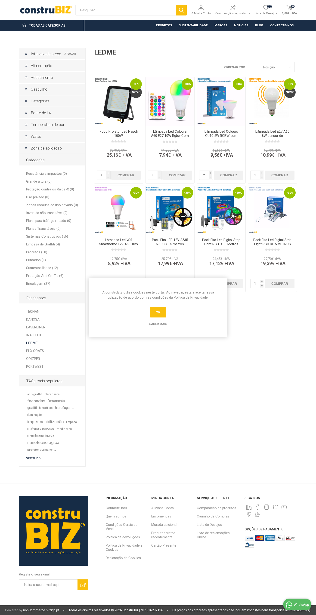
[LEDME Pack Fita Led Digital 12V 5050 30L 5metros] (272, 210)
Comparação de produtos (232, 13)
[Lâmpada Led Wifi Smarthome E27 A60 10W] (118, 210)
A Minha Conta (201, 13)
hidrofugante (64, 408)
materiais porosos (41, 429)
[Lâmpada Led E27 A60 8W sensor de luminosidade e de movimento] (272, 101)
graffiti (32, 408)
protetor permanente (41, 449)
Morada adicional (164, 525)
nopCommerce (34, 610)
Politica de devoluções (123, 537)
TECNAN (32, 311)
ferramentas (57, 401)
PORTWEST (34, 366)
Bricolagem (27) (38, 283)
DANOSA (33, 319)
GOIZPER (33, 359)
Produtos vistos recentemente (163, 535)
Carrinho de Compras (213, 516)
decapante (52, 394)
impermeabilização (45, 421)
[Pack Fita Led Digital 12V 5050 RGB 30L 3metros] (221, 210)
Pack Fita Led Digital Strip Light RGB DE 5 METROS (272, 242)
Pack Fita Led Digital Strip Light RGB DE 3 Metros (221, 242)
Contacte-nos (116, 508)
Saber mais (158, 323)
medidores (64, 429)
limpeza (71, 422)
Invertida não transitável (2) (47, 213)
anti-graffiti (35, 394)
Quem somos (116, 516)
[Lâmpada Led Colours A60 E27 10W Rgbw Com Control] (170, 101)
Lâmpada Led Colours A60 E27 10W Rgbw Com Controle (170, 135)
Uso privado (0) (37, 197)
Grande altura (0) (39, 181)
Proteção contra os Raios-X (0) (50, 189)
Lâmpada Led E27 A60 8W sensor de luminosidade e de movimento (272, 137)
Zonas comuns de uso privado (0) (52, 205)
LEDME (32, 343)
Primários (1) (36, 260)
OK (158, 312)
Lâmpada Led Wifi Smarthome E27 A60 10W (118, 242)
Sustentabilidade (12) (42, 268)
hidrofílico (46, 408)
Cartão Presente (163, 545)
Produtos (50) (36, 252)
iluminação (34, 414)
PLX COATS (35, 351)
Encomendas (161, 516)
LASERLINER (35, 327)
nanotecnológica (43, 442)
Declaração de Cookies (123, 558)
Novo (136, 92)
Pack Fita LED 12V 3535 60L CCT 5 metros (170, 242)
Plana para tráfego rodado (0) (48, 221)
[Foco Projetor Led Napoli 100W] (118, 101)
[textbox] (125, 10)
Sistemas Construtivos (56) (47, 236)
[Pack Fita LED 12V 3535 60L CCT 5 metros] (170, 210)
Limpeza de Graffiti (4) (43, 244)
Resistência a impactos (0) (46, 173)
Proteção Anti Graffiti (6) (44, 276)
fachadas (36, 401)
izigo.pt (54, 610)
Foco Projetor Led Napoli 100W (119, 133)
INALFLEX (33, 335)
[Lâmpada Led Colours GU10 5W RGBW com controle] (221, 101)
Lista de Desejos (209, 525)
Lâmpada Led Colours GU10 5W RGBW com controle (221, 135)
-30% (136, 84)
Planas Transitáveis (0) (43, 228)
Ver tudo (33, 458)
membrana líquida (40, 436)
